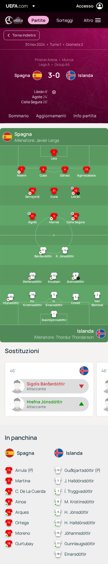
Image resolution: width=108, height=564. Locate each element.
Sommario (18, 115)
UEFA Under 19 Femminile (14, 20)
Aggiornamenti (51, 115)
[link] (38, 20)
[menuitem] (39, 20)
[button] (91, 20)
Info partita (85, 115)
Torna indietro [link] (24, 35)
